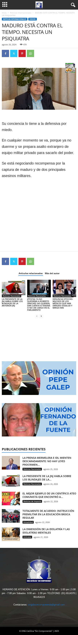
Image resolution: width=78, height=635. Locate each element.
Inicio (4, 12)
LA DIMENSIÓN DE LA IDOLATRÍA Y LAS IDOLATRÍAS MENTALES (46, 530)
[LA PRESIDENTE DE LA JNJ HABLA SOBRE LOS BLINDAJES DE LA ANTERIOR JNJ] (13, 288)
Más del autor (52, 273)
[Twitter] (13, 53)
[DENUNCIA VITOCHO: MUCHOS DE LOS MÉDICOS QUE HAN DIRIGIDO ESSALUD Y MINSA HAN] (64, 288)
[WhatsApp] (30, 53)
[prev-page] (37, 316)
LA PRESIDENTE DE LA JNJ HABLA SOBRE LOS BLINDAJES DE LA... (46, 477)
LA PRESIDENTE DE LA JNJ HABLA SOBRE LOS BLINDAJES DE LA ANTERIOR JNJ (12, 302)
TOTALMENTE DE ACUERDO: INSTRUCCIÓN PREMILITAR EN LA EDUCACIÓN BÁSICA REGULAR (48, 514)
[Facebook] (5, 53)
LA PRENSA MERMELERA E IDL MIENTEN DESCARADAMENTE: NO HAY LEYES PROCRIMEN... (46, 461)
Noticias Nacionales (11, 296)
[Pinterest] (22, 53)
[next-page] (41, 316)
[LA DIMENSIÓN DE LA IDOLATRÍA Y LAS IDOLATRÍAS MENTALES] (11, 534)
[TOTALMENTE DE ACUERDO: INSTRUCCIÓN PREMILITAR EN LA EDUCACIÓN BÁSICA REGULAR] (11, 516)
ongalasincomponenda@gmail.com (46, 604)
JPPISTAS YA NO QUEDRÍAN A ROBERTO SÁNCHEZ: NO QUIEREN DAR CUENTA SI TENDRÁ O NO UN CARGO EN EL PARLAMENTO (38, 304)
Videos (33, 19)
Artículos (27, 537)
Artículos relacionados (31, 273)
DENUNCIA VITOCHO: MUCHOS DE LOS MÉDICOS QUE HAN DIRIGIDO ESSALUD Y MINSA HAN (63, 303)
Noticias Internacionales (20, 12)
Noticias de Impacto (32, 501)
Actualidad (28, 522)
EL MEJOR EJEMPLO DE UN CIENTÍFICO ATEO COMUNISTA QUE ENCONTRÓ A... (49, 495)
